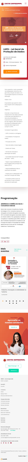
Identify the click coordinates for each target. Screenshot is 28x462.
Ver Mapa (12, 430)
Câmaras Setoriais (5, 401)
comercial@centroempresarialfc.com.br (10, 437)
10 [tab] (16, 303)
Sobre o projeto (4, 381)
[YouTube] (11, 443)
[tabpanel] (14, 275)
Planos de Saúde (5, 410)
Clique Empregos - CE (13, 366)
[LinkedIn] (5, 241)
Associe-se (14, 327)
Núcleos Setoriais (5, 405)
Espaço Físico (4, 393)
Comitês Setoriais (5, 403)
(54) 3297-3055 (4, 430)
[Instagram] (8, 443)
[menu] (25, 3)
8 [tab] (9, 303)
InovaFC (3, 386)
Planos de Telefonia (5, 412)
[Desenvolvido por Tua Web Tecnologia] (4, 459)
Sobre (2, 391)
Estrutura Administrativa (6, 395)
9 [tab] (13, 303)
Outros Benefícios (5, 414)
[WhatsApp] (8, 241)
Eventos (7, 8)
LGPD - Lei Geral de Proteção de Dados (11, 10)
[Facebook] (2, 241)
